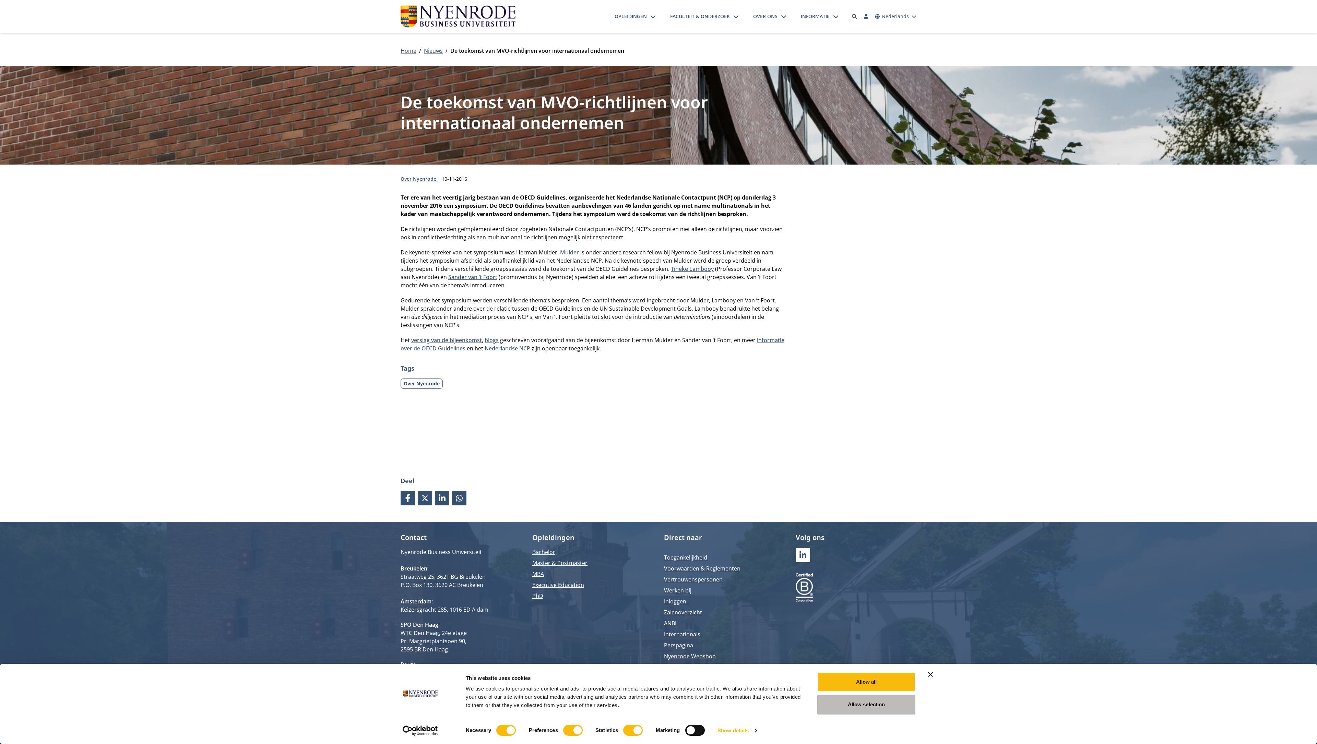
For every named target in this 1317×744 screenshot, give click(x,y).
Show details (733, 730)
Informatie (815, 16)
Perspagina (678, 645)
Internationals (682, 634)
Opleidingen (631, 16)
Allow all (866, 682)
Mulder (569, 252)
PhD (537, 596)
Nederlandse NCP (507, 348)
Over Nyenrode (419, 179)
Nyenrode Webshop (690, 656)
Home (408, 51)
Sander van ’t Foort (472, 277)
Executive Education (558, 585)
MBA (538, 574)
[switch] (573, 730)
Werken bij (677, 590)
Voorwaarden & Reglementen (702, 568)
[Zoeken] (855, 16)
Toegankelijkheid (685, 557)
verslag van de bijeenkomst (446, 340)
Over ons (765, 16)
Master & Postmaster (560, 563)
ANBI (670, 623)
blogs (492, 340)
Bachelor (543, 552)
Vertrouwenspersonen (693, 579)
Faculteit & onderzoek (700, 16)
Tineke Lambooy (692, 269)
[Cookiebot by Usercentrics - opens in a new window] (420, 730)
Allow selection (866, 704)
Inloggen (675, 601)
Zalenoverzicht (683, 612)
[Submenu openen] (653, 16)
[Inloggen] (866, 16)
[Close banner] (930, 674)
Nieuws (433, 51)
